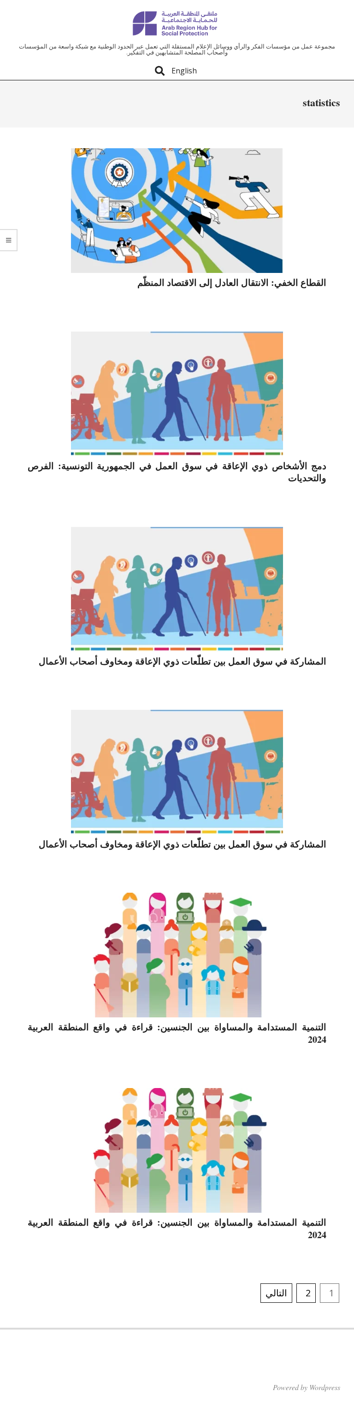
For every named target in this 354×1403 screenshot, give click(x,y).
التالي (276, 1293)
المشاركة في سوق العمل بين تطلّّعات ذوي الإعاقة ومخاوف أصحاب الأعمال (182, 661)
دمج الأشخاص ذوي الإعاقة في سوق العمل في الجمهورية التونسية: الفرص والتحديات (177, 472)
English (184, 71)
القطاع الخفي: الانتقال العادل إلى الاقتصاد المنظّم (231, 282)
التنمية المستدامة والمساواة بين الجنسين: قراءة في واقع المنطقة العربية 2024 (177, 1033)
